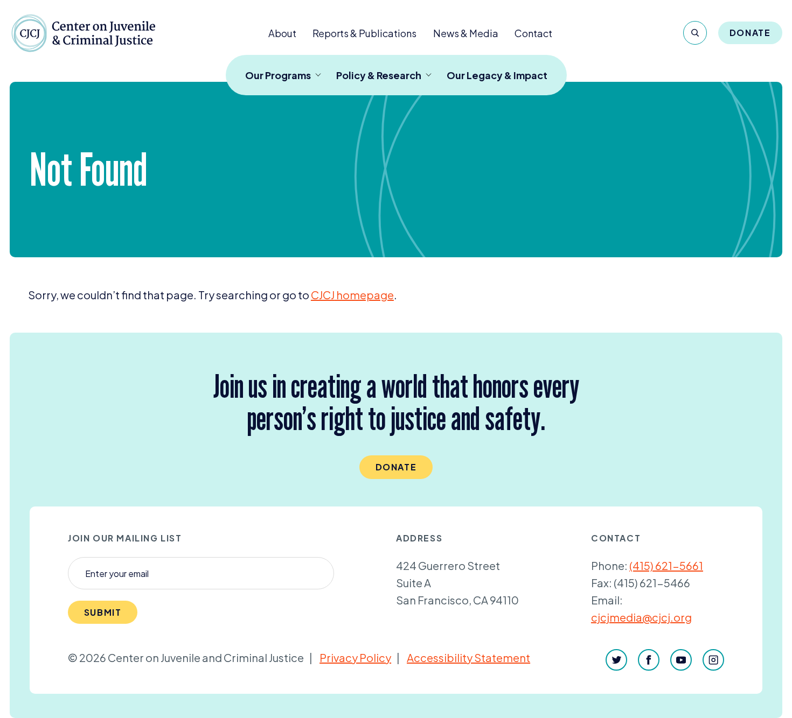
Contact (533, 33)
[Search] (695, 33)
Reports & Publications (364, 33)
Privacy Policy (355, 657)
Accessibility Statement (468, 657)
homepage (352, 294)
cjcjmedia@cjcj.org (641, 617)
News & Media (465, 33)
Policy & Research (378, 75)
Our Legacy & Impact (497, 75)
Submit (103, 612)
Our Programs (278, 75)
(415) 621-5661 (666, 565)
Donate (750, 32)
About (282, 33)
